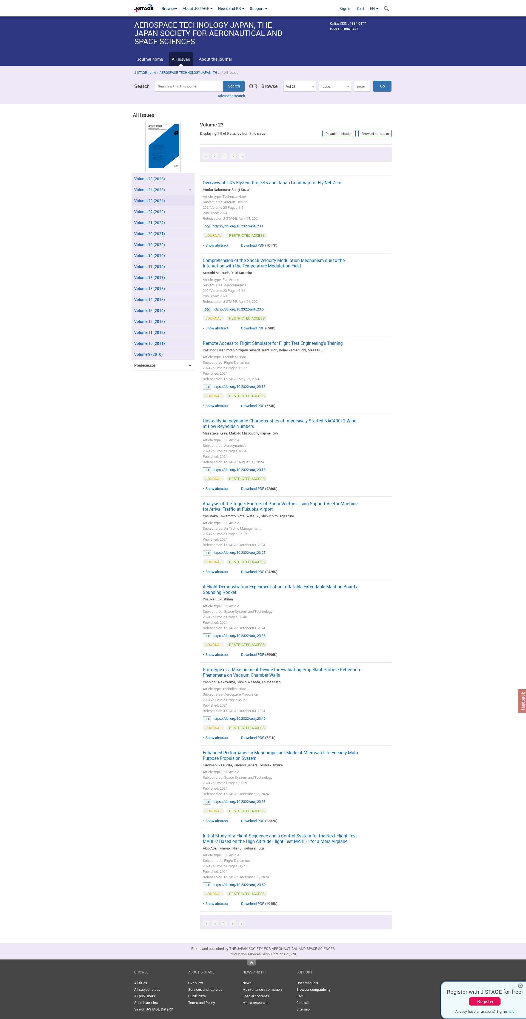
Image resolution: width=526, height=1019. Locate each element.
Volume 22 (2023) (149, 211)
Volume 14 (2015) (149, 299)
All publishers (144, 995)
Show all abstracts (375, 133)
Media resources (255, 1002)
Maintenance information (262, 989)
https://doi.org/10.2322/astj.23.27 (239, 552)
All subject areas (147, 989)
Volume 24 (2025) (149, 189)
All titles (140, 982)
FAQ (299, 995)
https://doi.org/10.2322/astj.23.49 (239, 718)
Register (485, 1001)
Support (257, 8)
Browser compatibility (313, 989)
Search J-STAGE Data (151, 1009)
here (511, 1011)
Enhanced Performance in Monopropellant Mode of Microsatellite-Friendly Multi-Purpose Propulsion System (281, 755)
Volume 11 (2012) (149, 332)
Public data (197, 995)
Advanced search (231, 95)
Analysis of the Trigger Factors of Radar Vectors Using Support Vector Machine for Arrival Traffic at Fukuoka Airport (280, 506)
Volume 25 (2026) (149, 178)
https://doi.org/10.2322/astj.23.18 (239, 469)
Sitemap (303, 1009)
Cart (360, 8)
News (246, 982)
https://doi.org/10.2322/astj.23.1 (238, 226)
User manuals (307, 982)
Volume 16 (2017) (149, 277)
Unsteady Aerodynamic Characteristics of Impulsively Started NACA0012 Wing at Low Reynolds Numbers (279, 423)
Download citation (339, 133)
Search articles (146, 1002)
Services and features (205, 989)
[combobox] (300, 86)
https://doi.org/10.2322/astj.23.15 (239, 386)
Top (251, 962)
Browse (168, 8)
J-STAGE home (145, 72)
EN (373, 8)
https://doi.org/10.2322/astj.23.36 (239, 635)
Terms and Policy (201, 1002)
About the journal (215, 59)
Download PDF (252, 245)
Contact (302, 1002)
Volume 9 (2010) (148, 354)
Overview (195, 982)
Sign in (345, 8)
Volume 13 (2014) (149, 310)
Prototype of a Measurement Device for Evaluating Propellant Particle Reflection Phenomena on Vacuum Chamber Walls (281, 672)
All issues (181, 59)
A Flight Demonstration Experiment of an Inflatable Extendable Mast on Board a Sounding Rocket (281, 589)
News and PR (230, 8)
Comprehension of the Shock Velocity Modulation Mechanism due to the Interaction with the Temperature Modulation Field (274, 263)
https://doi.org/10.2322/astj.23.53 (239, 801)
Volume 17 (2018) (149, 266)
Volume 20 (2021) (149, 233)
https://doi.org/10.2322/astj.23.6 (238, 309)
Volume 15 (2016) (149, 288)
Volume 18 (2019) (149, 255)
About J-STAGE (196, 8)
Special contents (255, 995)
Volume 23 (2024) (149, 200)
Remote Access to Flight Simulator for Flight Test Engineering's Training (273, 343)
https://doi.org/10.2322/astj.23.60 (239, 884)
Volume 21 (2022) (149, 222)
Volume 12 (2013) (149, 321)
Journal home (150, 59)
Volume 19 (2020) (149, 244)
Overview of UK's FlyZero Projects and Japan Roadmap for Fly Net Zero (272, 183)
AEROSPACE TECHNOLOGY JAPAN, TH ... (190, 72)
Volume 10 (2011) (149, 343)
